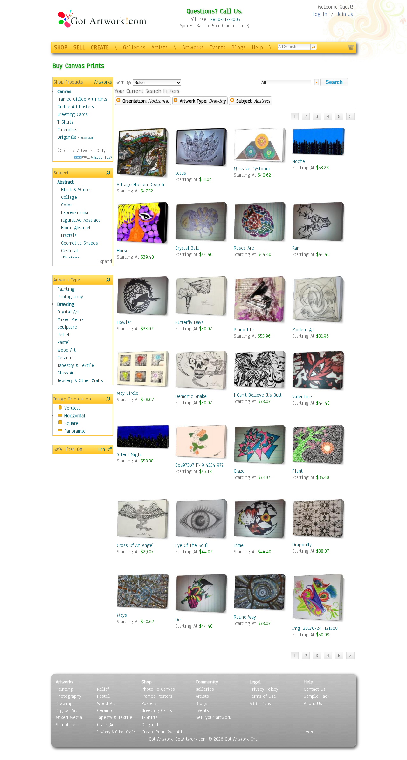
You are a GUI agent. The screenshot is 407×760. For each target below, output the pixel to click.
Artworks (193, 47)
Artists (159, 47)
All (109, 173)
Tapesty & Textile (114, 717)
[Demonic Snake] (202, 372)
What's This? (101, 157)
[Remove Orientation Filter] (118, 101)
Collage (69, 197)
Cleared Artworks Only (83, 150)
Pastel (63, 342)
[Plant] (319, 446)
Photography (70, 296)
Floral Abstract (76, 228)
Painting (66, 289)
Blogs (238, 47)
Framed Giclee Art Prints (82, 99)
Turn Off (104, 449)
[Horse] (144, 224)
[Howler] (144, 297)
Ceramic (65, 357)
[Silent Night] (144, 438)
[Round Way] (261, 594)
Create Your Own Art (162, 732)
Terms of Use (263, 696)
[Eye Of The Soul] (202, 520)
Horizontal (74, 416)
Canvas (64, 91)
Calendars (67, 129)
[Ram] (319, 223)
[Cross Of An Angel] (144, 520)
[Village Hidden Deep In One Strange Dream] (144, 154)
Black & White (75, 189)
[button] (334, 82)
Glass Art (66, 373)
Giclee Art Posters (75, 107)
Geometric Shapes (79, 243)
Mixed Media (70, 319)
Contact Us (315, 689)
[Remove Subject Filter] (232, 101)
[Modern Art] (319, 301)
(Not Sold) (87, 138)
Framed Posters (156, 696)
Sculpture (67, 327)
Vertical (72, 408)
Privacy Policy (264, 689)
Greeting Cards (72, 114)
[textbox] (286, 82)
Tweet (310, 732)
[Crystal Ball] (202, 223)
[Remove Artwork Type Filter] (175, 101)
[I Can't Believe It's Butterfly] (261, 371)
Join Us (345, 14)
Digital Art (68, 312)
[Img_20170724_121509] (319, 599)
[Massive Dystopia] (261, 146)
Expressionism (76, 212)
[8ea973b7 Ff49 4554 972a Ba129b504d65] (202, 443)
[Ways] (144, 593)
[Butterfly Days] (202, 297)
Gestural (69, 250)
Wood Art (66, 350)
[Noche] (319, 143)
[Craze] (261, 446)
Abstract (65, 182)
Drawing (65, 304)
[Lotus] (202, 149)
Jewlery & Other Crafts (80, 380)
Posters (148, 703)
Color (66, 205)
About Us (313, 703)
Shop (146, 682)
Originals (66, 137)
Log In (319, 14)
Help (257, 47)
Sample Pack (316, 696)
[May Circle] (144, 370)
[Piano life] (261, 301)
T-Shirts (65, 122)
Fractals (69, 235)
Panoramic (74, 431)
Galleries (134, 47)
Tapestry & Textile (75, 365)
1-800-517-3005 (224, 19)
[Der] (202, 595)
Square (71, 423)
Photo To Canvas (158, 689)
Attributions (260, 703)
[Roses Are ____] (261, 223)
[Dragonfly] (319, 520)
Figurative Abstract (80, 220)
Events (218, 47)
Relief (63, 335)
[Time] (261, 520)
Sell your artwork (213, 717)
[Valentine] (319, 372)
